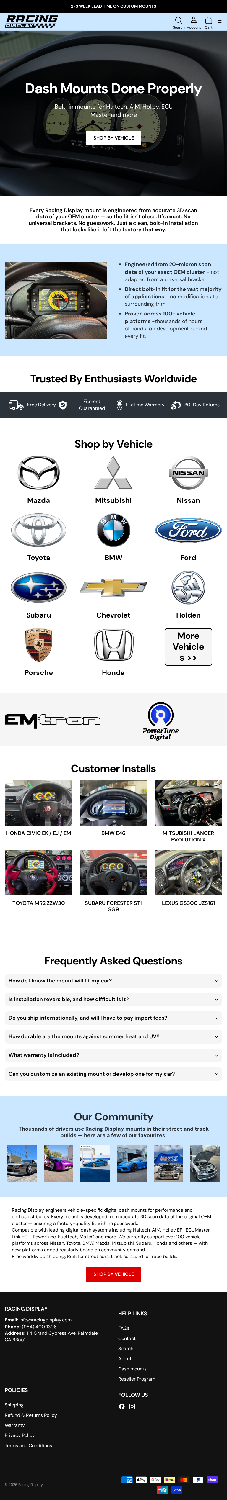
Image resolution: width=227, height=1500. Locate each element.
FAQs (123, 1328)
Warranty (15, 1425)
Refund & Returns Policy (31, 1415)
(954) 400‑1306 (39, 1327)
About (125, 1358)
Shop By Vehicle (113, 138)
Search (125, 1348)
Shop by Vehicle (113, 1274)
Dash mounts (132, 1369)
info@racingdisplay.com (45, 1320)
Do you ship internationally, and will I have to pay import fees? (88, 1017)
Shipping (14, 1405)
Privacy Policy (20, 1435)
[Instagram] (132, 1406)
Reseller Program (136, 1379)
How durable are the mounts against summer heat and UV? (84, 1036)
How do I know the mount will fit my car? (60, 980)
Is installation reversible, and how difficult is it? (69, 999)
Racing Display (30, 1484)
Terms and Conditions (28, 1445)
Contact (127, 1338)
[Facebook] (121, 1406)
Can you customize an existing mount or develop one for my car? (92, 1073)
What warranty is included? (44, 1055)
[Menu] (219, 21)
